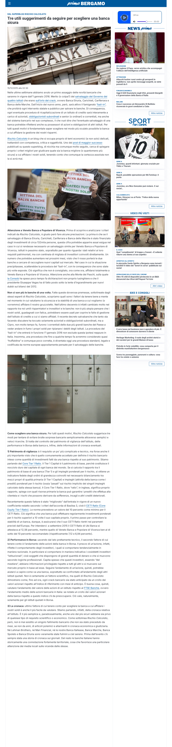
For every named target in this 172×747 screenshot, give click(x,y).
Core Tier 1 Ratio (31, 463)
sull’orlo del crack (46, 100)
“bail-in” (101, 104)
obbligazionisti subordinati (44, 116)
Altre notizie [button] (156, 113)
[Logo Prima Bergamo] (86, 3)
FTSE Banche (91, 587)
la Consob (13, 278)
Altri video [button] (157, 286)
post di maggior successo (87, 142)
